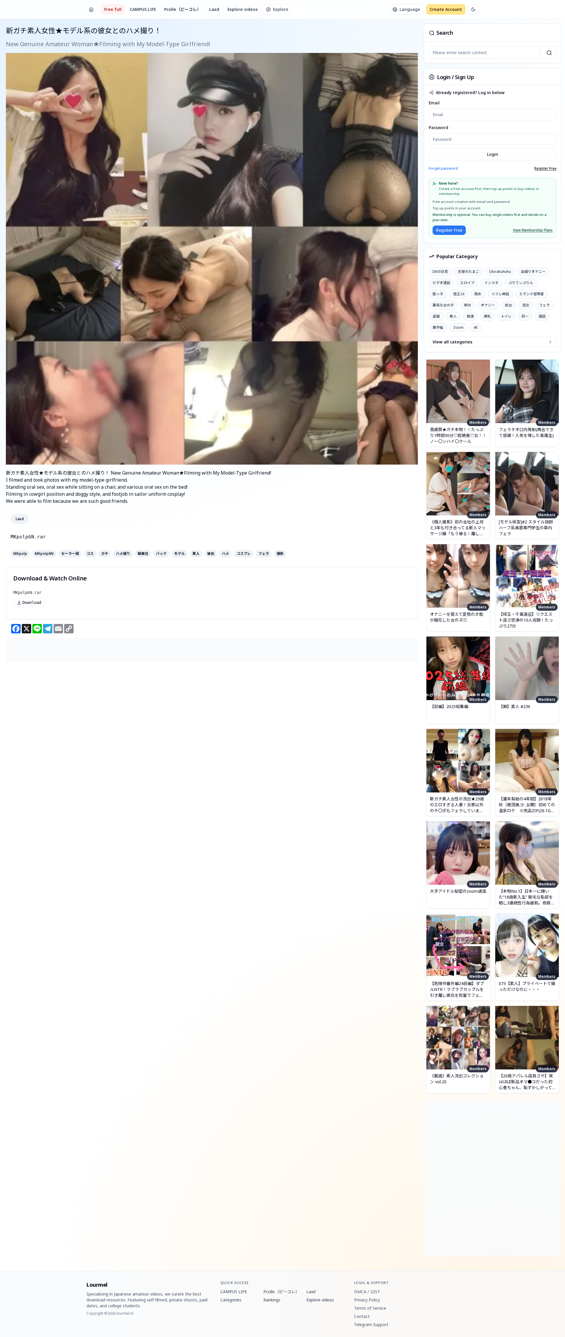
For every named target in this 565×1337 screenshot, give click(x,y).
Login (492, 154)
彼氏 (210, 553)
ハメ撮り (123, 553)
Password (438, 127)
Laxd (214, 9)
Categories (230, 1300)
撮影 (280, 553)
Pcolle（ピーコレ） (182, 9)
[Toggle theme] (473, 9)
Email (434, 103)
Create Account (446, 9)
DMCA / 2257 (367, 1291)
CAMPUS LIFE (143, 9)
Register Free (545, 168)
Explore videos (242, 9)
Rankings (271, 1300)
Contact (362, 1316)
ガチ (104, 553)
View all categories (452, 342)
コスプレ (244, 553)
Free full (113, 9)
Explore (280, 9)
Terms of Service (370, 1308)
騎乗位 (143, 553)
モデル (179, 553)
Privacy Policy (367, 1300)
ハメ (225, 553)
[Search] (548, 52)
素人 (196, 553)
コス (90, 553)
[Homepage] (91, 9)
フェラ (263, 553)
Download (31, 602)
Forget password (443, 168)
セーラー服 (70, 553)
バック (161, 553)
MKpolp (20, 553)
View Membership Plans (533, 230)
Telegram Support (371, 1324)
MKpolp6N (44, 553)
